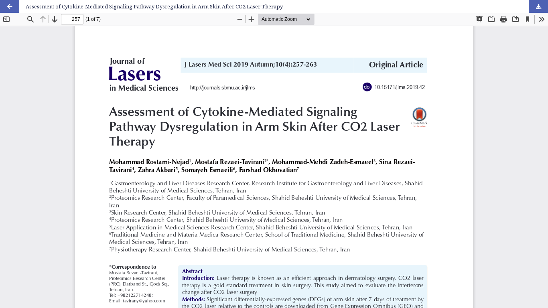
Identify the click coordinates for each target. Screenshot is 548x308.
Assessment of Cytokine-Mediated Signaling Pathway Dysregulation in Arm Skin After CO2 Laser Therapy (154, 6)
